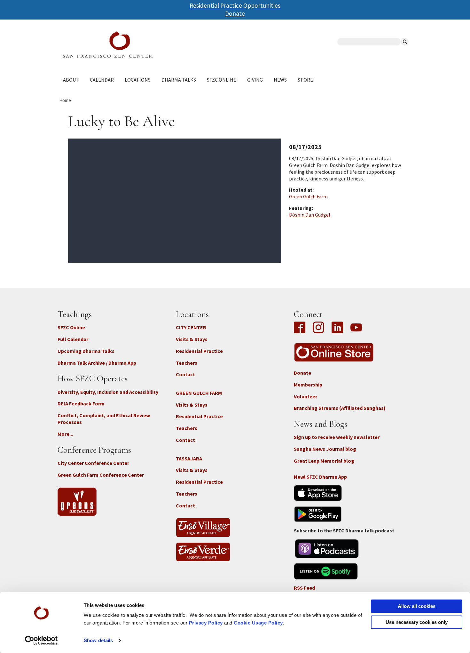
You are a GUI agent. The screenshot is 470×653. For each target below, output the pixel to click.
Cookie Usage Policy (258, 622)
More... (65, 434)
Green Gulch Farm (308, 196)
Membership (308, 384)
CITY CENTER (191, 327)
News (280, 79)
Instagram (318, 328)
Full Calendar (73, 339)
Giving (255, 79)
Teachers (186, 363)
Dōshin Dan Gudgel (309, 214)
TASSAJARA (189, 458)
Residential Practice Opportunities (235, 5)
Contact (185, 374)
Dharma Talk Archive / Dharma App (97, 363)
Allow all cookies (416, 606)
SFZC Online (221, 79)
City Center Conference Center (93, 463)
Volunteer (305, 396)
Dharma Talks (178, 79)
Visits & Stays (192, 339)
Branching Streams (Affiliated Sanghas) (340, 408)
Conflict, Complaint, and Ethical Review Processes (104, 418)
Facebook (301, 328)
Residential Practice (199, 351)
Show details (98, 640)
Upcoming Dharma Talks (86, 351)
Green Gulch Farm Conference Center (101, 475)
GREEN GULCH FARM (199, 393)
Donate (235, 13)
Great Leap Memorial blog (324, 461)
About (71, 79)
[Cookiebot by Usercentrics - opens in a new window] (41, 640)
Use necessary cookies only (417, 622)
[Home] (149, 44)
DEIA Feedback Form (81, 403)
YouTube (356, 328)
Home (65, 100)
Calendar (102, 79)
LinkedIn (337, 328)
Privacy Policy (206, 622)
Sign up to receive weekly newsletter (337, 437)
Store (305, 79)
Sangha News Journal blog (325, 449)
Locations (138, 79)
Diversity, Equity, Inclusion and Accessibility (108, 392)
